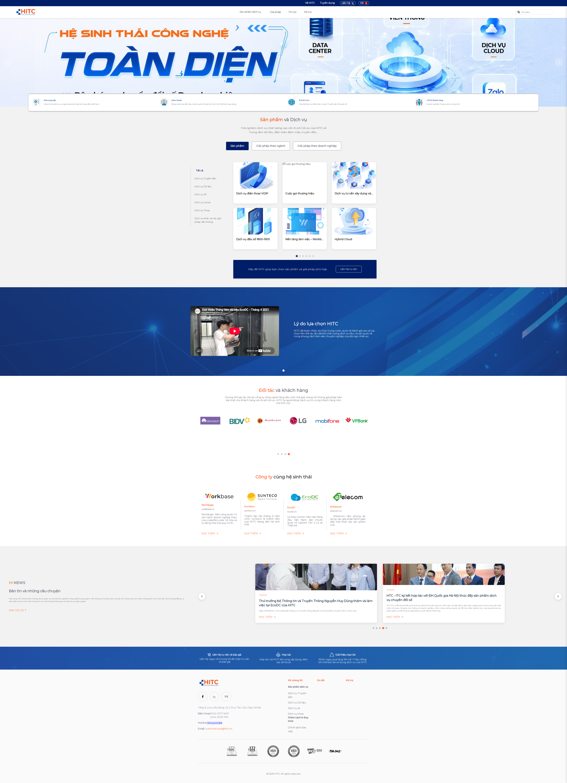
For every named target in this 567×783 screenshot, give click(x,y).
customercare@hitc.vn (218, 728)
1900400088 (214, 722)
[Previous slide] (8, 62)
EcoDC (291, 507)
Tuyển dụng (327, 2)
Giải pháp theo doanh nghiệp (317, 146)
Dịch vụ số (294, 708)
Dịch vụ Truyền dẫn (297, 695)
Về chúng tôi (295, 680)
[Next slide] (559, 62)
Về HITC (310, 2)
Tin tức (292, 12)
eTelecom (336, 506)
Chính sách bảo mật (297, 729)
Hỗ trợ (308, 12)
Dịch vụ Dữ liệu (297, 702)
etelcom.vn (336, 511)
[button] (202, 596)
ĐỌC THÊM (208, 533)
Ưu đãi (320, 680)
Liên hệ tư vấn (348, 269)
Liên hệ (346, 3)
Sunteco (249, 506)
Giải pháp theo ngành (270, 146)
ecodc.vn (292, 511)
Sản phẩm (237, 146)
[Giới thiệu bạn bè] (342, 658)
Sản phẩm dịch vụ (298, 686)
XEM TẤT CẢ (16, 610)
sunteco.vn (250, 510)
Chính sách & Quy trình (298, 719)
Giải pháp (275, 12)
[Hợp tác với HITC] (283, 658)
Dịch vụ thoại (295, 713)
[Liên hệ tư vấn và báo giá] (224, 658)
